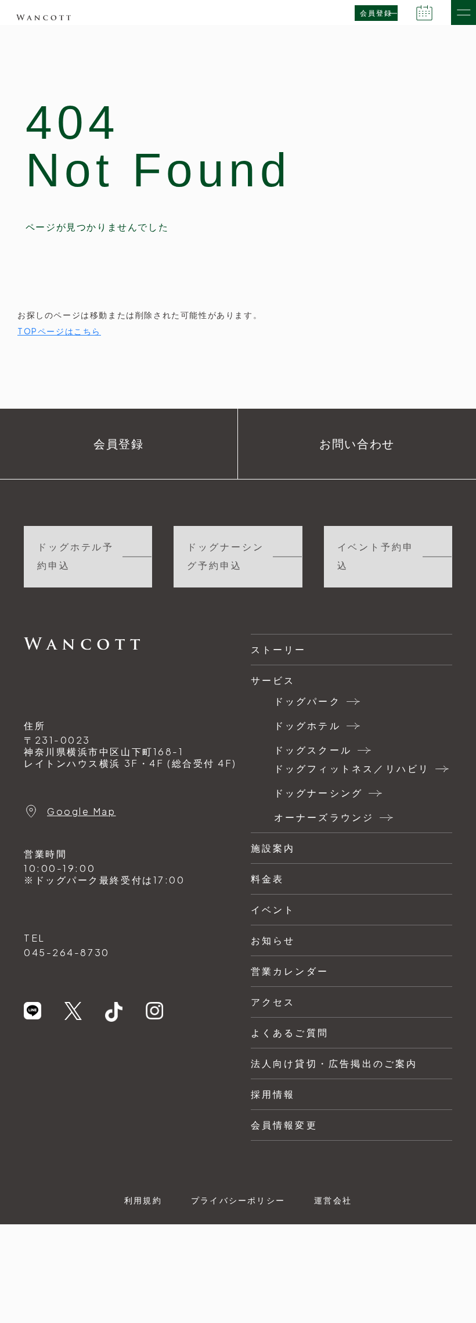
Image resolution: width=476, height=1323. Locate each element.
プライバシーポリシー (238, 1200)
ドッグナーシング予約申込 (225, 556)
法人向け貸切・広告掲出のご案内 (334, 1063)
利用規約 (143, 1200)
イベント (273, 909)
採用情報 (273, 1094)
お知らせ (273, 940)
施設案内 (273, 848)
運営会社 (333, 1200)
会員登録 (376, 13)
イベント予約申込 (375, 556)
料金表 (267, 879)
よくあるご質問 (290, 1032)
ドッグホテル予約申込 (75, 556)
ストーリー (278, 649)
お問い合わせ (357, 444)
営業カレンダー (290, 971)
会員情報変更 (284, 1125)
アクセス (273, 1002)
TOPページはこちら (59, 331)
